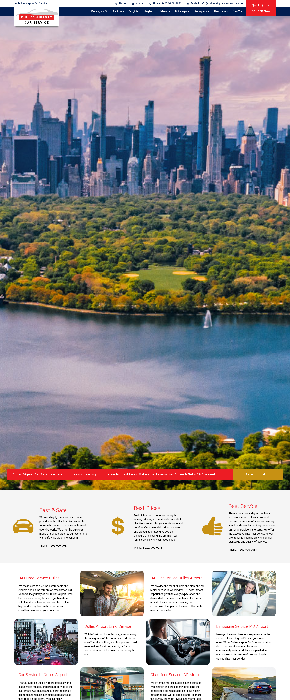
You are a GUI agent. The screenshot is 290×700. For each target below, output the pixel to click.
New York (238, 11)
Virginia (133, 11)
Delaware (164, 11)
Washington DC (99, 11)
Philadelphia (182, 11)
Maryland (148, 11)
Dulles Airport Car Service (32, 3)
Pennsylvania (201, 11)
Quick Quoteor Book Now (261, 8)
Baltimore (118, 11)
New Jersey (221, 11)
